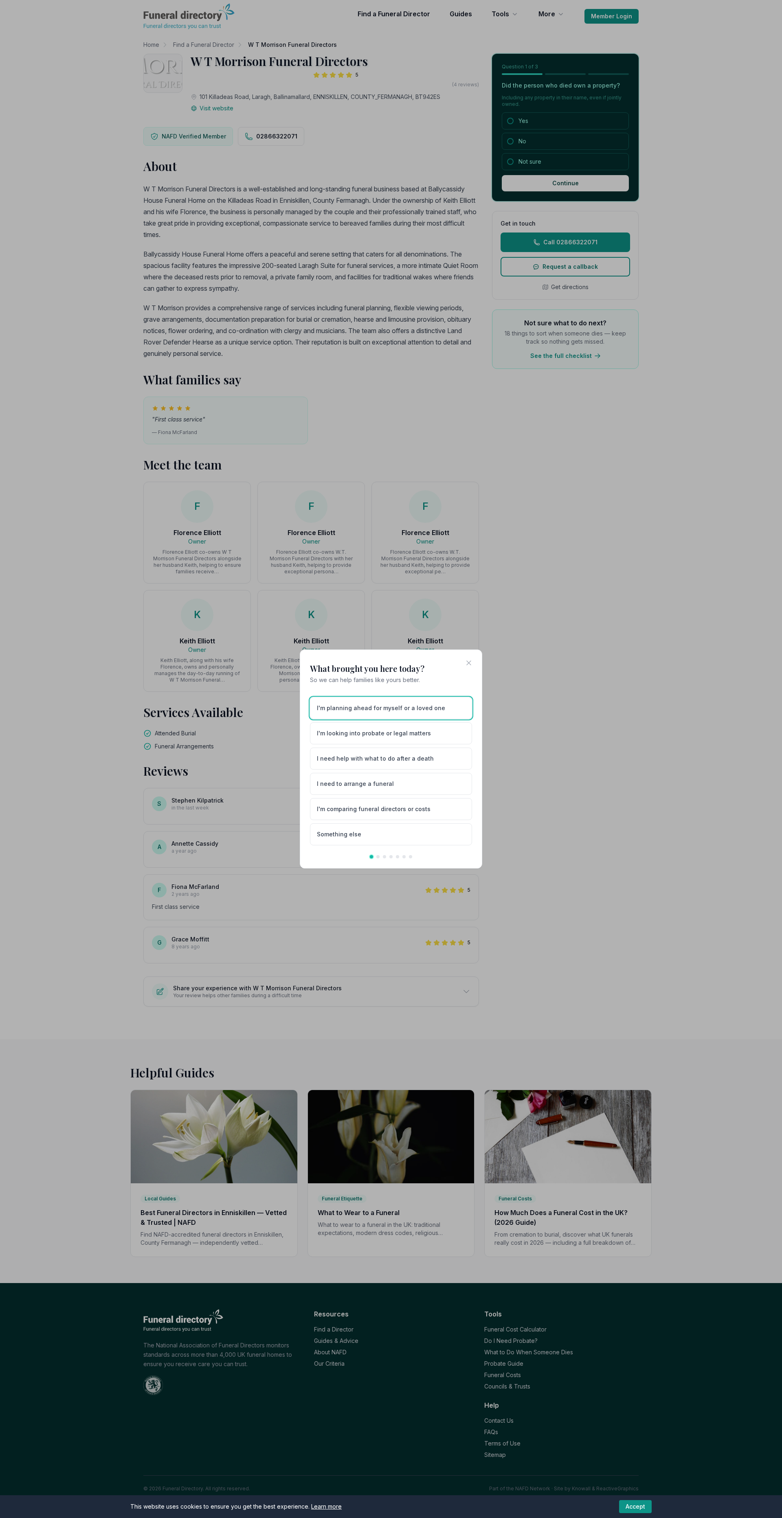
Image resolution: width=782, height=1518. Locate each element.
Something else (339, 834)
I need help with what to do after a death (375, 758)
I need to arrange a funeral (355, 783)
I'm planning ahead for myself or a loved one (381, 707)
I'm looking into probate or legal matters (374, 733)
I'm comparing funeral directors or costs (374, 808)
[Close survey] (469, 663)
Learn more (326, 1506)
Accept (635, 1506)
